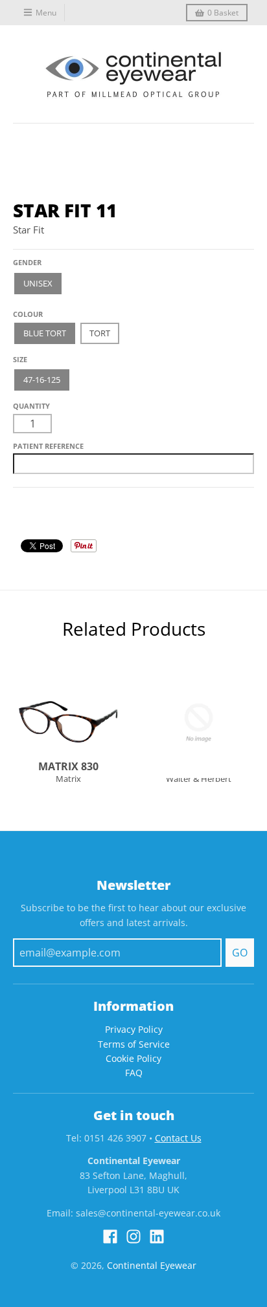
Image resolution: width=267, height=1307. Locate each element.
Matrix (68, 778)
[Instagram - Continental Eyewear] (133, 1236)
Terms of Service (134, 1044)
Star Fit (28, 229)
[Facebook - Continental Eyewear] (110, 1236)
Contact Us (178, 1138)
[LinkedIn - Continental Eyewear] (157, 1236)
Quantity (31, 406)
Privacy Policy (134, 1029)
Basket (222, 12)
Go (240, 952)
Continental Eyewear (151, 1265)
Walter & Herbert (198, 778)
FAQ (134, 1072)
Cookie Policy (133, 1058)
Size (20, 359)
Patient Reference (48, 446)
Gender (27, 262)
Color (25, 309)
